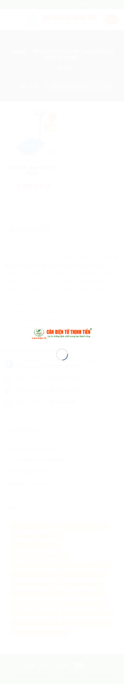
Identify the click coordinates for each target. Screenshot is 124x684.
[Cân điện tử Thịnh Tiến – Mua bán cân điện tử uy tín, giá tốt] (62, 332)
